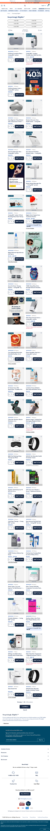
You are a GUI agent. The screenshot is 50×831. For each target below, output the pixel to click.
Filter (11, 30)
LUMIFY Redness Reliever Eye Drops (15, 554)
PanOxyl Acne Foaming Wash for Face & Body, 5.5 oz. (33, 554)
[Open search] (4, 5)
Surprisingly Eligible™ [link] (16, 13)
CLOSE (44, 829)
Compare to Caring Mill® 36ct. (34, 629)
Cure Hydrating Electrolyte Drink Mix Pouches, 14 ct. (15, 353)
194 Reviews (16, 417)
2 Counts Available (30, 228)
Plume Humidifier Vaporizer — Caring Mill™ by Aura (33, 353)
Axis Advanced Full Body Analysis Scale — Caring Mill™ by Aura (33, 152)
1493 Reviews (34, 181)
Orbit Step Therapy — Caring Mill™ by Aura (15, 522)
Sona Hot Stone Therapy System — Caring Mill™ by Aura (14, 286)
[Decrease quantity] (9, 60)
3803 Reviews (16, 250)
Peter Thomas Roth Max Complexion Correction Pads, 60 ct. (33, 587)
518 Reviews (34, 385)
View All (25, 710)
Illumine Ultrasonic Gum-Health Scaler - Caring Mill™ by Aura (33, 120)
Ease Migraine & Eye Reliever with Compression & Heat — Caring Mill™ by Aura (15, 120)
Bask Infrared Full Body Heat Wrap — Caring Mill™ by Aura (33, 522)
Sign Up (41, 739)
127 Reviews (16, 519)
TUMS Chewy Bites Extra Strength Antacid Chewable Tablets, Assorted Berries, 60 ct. (33, 286)
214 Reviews (16, 149)
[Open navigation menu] (1, 5)
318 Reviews (16, 454)
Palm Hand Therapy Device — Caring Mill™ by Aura (33, 318)
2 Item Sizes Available (12, 261)
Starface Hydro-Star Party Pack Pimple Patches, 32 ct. (33, 619)
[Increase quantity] (13, 60)
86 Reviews (34, 519)
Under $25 (16, 20)
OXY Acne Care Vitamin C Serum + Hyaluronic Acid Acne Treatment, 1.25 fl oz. (33, 490)
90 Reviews (34, 51)
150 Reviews (34, 315)
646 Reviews (16, 51)
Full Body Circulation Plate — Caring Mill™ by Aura (15, 54)
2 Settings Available (30, 432)
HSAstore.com (37, 1)
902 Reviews (34, 417)
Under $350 (16, 26)
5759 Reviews (34, 213)
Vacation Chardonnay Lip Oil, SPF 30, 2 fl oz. (15, 490)
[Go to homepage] (25, 5)
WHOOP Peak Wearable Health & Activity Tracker (32, 689)
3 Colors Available (12, 697)
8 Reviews (34, 149)
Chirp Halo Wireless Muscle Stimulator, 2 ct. (15, 420)
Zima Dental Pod (12, 688)
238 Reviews (16, 686)
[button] (16, 41)
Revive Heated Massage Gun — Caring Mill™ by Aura (33, 184)
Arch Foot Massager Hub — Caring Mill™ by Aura (15, 152)
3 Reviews (33, 350)
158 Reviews (16, 616)
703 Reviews (16, 86)
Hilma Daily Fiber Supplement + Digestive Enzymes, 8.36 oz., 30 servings (34, 654)
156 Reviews (34, 584)
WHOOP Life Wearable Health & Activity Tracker (34, 457)
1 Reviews (15, 651)
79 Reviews (16, 213)
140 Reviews (16, 584)
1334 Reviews (16, 385)
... (6, 723)
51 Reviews (34, 454)
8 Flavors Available (12, 363)
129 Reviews (34, 616)
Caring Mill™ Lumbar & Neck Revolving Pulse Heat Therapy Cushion (16, 216)
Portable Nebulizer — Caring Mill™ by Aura (15, 619)
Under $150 (16, 23)
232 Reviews (16, 487)
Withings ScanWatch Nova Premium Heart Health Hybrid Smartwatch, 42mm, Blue (15, 654)
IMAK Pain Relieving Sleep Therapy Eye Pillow (14, 457)
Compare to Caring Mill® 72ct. (34, 226)
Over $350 (34, 26)
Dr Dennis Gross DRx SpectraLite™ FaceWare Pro (15, 388)
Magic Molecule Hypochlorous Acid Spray (16, 253)
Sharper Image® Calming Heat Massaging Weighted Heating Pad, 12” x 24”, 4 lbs (34, 420)
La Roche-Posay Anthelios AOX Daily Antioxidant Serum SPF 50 (33, 388)
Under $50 (34, 20)
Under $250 (34, 23)
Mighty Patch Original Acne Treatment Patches (33, 216)
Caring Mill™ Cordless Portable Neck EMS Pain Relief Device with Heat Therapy (34, 54)
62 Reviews (34, 651)
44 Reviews (34, 686)
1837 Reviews (16, 350)
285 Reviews (34, 487)
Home (9, 13)
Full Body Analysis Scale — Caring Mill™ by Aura (15, 89)
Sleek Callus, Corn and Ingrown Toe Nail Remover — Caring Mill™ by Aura (15, 587)
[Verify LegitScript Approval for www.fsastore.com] (28, 803)
